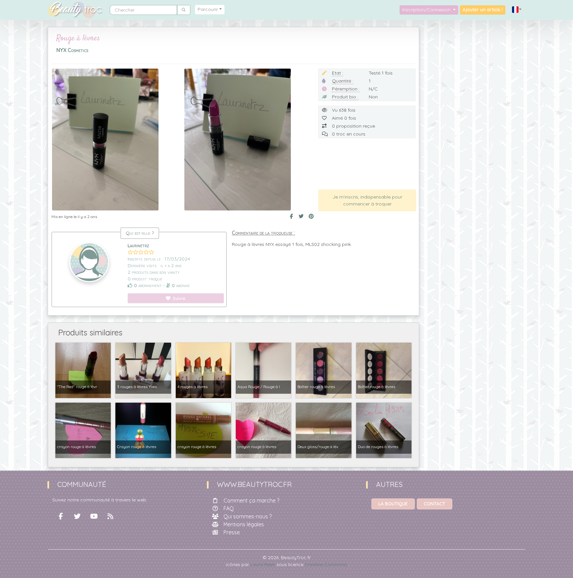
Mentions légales (243, 524)
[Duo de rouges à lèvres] (384, 430)
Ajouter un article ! (483, 10)
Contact (434, 504)
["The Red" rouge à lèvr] (83, 370)
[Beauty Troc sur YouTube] (94, 516)
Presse (231, 532)
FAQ (228, 508)
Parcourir (208, 9)
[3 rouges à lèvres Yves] (143, 370)
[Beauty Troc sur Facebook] (60, 516)
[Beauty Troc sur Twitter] (77, 516)
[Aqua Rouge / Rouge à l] (263, 370)
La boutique (393, 504)
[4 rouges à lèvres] (203, 370)
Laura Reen (262, 564)
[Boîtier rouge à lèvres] (323, 370)
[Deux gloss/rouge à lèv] (323, 430)
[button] (517, 10)
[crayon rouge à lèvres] (83, 430)
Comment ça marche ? (251, 500)
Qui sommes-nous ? (247, 516)
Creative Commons (326, 564)
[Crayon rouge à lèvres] (143, 430)
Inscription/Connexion (427, 10)
